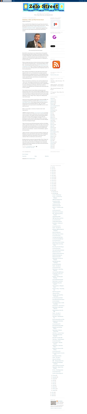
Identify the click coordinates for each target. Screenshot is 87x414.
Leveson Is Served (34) (56, 219)
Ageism (52, 98)
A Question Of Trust (56, 293)
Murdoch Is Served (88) (57, 205)
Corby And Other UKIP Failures (58, 272)
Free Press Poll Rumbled (57, 264)
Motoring (52, 124)
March (54, 387)
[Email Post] (36, 146)
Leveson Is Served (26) (56, 340)
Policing (52, 127)
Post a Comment (25, 154)
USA (51, 146)
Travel (52, 144)
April (54, 385)
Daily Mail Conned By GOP (57, 337)
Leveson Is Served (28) (56, 314)
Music (52, 126)
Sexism (52, 139)
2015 (53, 185)
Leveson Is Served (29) (56, 267)
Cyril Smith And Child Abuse (58, 237)
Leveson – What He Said (57, 194)
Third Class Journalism (56, 291)
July (54, 380)
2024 (53, 170)
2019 (53, 178)
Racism (52, 133)
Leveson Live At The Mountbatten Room (56, 202)
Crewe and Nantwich (54, 105)
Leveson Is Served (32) (56, 235)
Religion (52, 136)
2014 (53, 187)
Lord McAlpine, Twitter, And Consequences (57, 274)
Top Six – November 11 (57, 313)
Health (52, 115)
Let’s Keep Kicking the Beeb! (58, 297)
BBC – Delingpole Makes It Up (58, 360)
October (54, 375)
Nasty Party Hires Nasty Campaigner (57, 262)
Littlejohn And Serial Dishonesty (58, 253)
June (54, 382)
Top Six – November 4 (56, 357)
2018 (53, 180)
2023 (53, 172)
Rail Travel (52, 134)
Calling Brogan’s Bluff (56, 216)
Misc (51, 123)
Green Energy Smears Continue (58, 233)
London (52, 121)
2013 (53, 188)
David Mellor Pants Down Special (58, 299)
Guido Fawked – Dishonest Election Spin (57, 331)
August (54, 378)
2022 (53, 173)
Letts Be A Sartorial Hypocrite (58, 373)
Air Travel (52, 100)
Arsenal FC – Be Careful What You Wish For (58, 295)
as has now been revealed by (39, 112)
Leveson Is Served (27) (56, 323)
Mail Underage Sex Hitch (57, 355)
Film (51, 113)
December (54, 191)
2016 (53, 183)
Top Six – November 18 (57, 265)
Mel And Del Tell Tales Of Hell (58, 325)
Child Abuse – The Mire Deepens (58, 339)
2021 (53, 175)
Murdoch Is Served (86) (57, 256)
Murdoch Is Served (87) (57, 251)
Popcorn (52, 130)
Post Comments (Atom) (31, 158)
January (54, 390)
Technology (53, 142)
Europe (52, 111)
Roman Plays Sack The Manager (58, 246)
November (55, 193)
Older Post (47, 156)
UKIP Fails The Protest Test (57, 199)
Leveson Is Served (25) (56, 351)
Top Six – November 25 (57, 227)
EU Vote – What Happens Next (58, 369)
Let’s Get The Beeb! (56, 301)
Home (36, 156)
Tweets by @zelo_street (55, 74)
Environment (53, 110)
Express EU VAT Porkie (57, 359)
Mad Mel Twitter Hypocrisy (57, 255)
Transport (52, 143)
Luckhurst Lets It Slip (56, 204)
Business (52, 102)
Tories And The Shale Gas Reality (58, 250)
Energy (52, 108)
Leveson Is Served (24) (56, 371)
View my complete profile (56, 408)
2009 (53, 395)
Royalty (52, 137)
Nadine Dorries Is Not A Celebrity (58, 242)
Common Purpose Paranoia (57, 221)
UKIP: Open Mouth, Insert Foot (58, 218)
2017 (53, 182)
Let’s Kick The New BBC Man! (58, 238)
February (54, 388)
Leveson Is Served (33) (56, 226)
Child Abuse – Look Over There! (58, 333)
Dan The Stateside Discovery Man (58, 319)
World (52, 147)
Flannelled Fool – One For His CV (58, 305)
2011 (53, 392)
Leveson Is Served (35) (56, 210)
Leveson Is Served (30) (56, 248)
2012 (53, 190)
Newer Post (24, 156)
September (55, 377)
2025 (53, 168)
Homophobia (53, 118)
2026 (53, 167)
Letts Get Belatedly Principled (58, 279)
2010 (53, 394)
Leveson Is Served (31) (56, 240)
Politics (32, 147)
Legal (51, 120)
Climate (52, 104)
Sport (51, 140)
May (54, 383)
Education (28, 147)
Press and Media (53, 131)
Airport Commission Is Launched (58, 365)
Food (51, 114)
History (52, 117)
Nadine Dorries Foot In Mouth (58, 211)
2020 (53, 177)
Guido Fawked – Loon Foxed (58, 281)
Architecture (53, 101)
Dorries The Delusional (57, 232)
